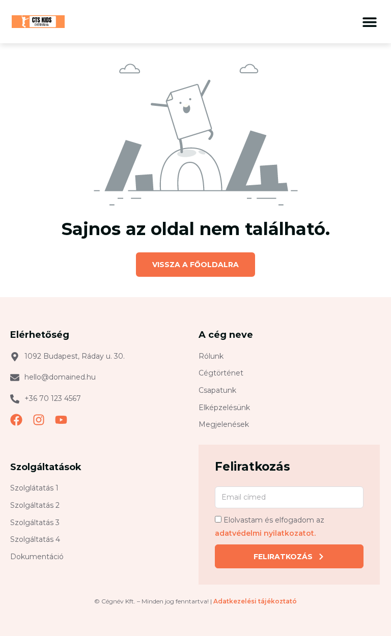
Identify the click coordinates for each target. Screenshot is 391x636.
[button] (369, 21)
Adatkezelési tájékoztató (255, 601)
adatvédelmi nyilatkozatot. (265, 533)
